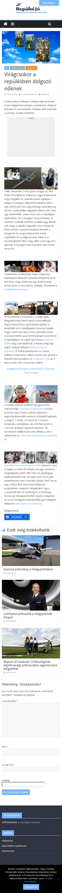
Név (5, 746)
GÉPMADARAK (9, 822)
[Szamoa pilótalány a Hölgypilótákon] (31, 537)
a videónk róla (41, 358)
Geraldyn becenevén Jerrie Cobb (22, 465)
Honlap (6, 780)
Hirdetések (7, 840)
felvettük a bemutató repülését (38, 435)
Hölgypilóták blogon (16, 289)
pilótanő (45, 94)
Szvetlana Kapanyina (31, 408)
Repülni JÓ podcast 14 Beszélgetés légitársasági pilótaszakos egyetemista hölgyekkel (30, 665)
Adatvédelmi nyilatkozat (14, 845)
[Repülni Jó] (31, 3)
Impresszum (8, 850)
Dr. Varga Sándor (29, 94)
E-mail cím (8, 764)
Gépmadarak (17, 68)
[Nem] (58, 879)
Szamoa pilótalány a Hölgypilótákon (28, 569)
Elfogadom (31, 887)
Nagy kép (31, 68)
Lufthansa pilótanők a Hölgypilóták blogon (27, 615)
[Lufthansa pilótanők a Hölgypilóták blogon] (31, 582)
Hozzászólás (10, 701)
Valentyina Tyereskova (28, 503)
